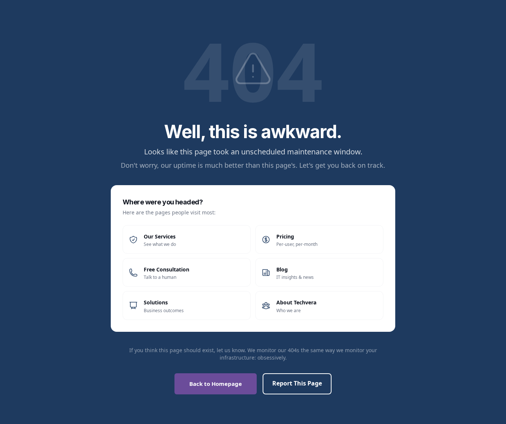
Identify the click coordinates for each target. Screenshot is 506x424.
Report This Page (297, 383)
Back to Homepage (215, 383)
